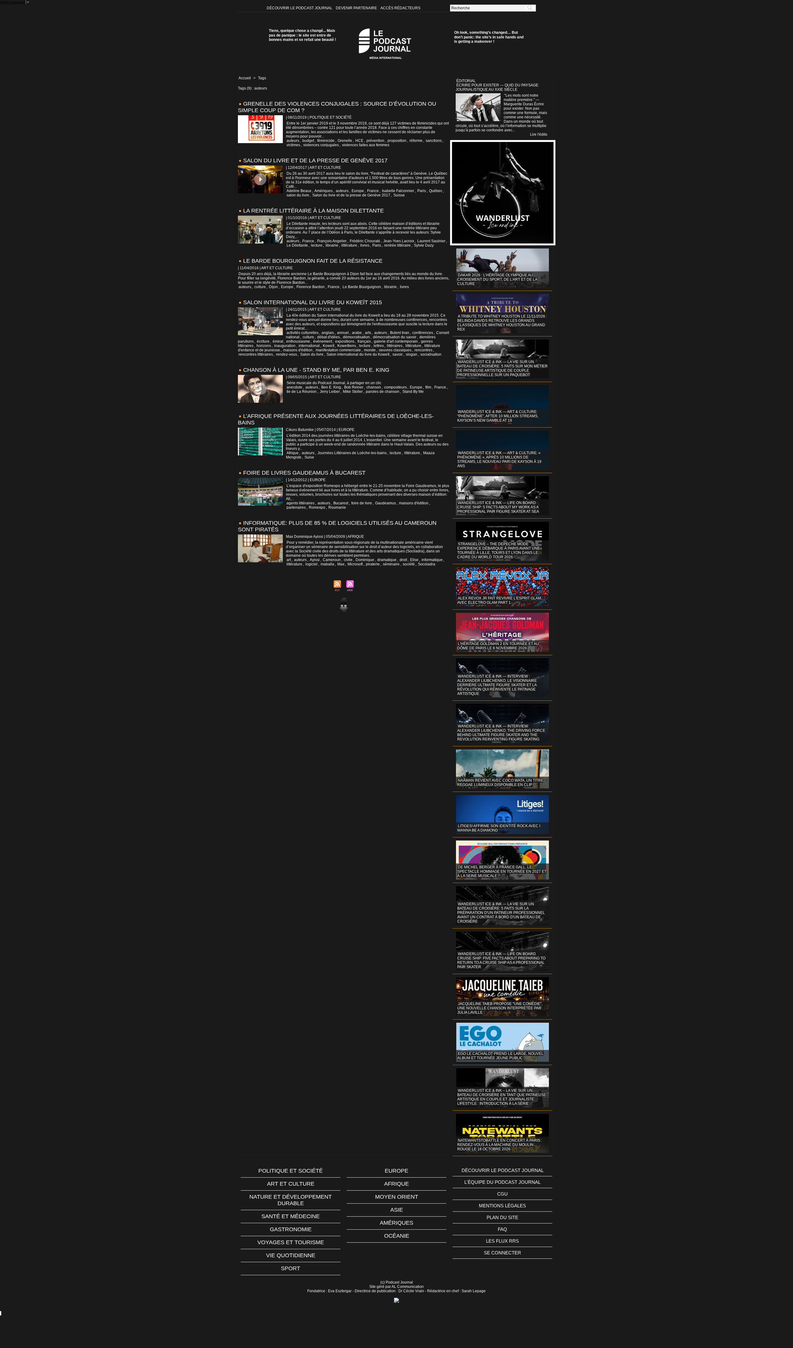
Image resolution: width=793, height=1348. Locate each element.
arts (368, 333)
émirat (278, 341)
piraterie (373, 564)
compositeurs (395, 387)
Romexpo (317, 507)
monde (370, 350)
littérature (349, 245)
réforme (416, 140)
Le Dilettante (297, 245)
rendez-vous (286, 354)
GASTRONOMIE (291, 1229)
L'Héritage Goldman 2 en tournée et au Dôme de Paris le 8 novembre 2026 (498, 646)
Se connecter (502, 1252)
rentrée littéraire (397, 245)
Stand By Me (413, 391)
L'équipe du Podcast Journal (502, 1182)
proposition (397, 140)
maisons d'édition (298, 350)
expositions (344, 341)
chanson (373, 387)
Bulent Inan (399, 333)
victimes (293, 145)
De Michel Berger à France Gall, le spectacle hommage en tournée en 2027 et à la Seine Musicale (501, 871)
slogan (411, 354)
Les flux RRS (502, 1241)
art (289, 560)
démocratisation (356, 337)
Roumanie (337, 507)
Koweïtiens (346, 346)
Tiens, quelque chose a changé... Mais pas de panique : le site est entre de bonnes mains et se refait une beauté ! (302, 35)
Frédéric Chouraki (365, 241)
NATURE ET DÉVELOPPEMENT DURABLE (290, 1200)
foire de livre (361, 503)
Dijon (273, 287)
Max (340, 564)
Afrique (293, 453)
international (309, 346)
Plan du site (502, 1217)
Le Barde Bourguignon (362, 287)
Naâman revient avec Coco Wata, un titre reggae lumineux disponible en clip (500, 782)
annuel (343, 333)
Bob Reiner (353, 387)
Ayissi (315, 560)
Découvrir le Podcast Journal (300, 8)
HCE (359, 140)
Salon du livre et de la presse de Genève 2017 (315, 160)
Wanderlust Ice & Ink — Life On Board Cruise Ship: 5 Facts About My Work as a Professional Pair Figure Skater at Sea (498, 507)
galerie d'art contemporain (396, 341)
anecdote (294, 387)
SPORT (290, 1268)
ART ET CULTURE (290, 1184)
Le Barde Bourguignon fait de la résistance (313, 261)
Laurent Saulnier (431, 241)
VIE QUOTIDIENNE (290, 1255)
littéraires (394, 346)
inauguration (285, 346)
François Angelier (332, 241)
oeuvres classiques (395, 350)
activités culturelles (302, 333)
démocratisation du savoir (394, 337)
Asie (396, 1210)
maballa (327, 564)
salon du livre (298, 195)
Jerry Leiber (330, 391)
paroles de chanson (382, 391)
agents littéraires (300, 503)
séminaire (391, 564)
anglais (328, 333)
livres (364, 245)
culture (260, 287)
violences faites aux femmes (365, 145)
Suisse (399, 195)
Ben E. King (331, 387)
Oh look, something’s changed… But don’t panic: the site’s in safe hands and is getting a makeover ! (489, 37)
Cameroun (332, 560)
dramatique (386, 560)
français (364, 341)
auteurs (293, 140)
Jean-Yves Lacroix (398, 241)
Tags (262, 78)
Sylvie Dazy (424, 245)
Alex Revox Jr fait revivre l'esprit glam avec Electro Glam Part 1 (499, 600)
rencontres (423, 350)
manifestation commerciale (338, 350)
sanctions (434, 140)
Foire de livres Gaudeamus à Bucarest (304, 473)
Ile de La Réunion (302, 391)
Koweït (328, 346)
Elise (414, 560)
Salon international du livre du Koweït (357, 354)
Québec (435, 191)
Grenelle (345, 140)
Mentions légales (502, 1205)
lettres (379, 346)
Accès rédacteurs (400, 8)
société (409, 564)
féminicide (326, 140)
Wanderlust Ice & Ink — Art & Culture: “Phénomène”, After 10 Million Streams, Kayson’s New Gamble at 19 (497, 416)
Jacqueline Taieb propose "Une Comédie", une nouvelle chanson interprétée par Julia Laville (499, 1008)
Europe (358, 191)
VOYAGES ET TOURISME (290, 1242)
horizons (263, 346)
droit (403, 560)
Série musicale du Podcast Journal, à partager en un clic (334, 383)
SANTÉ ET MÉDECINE (290, 1216)
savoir (397, 354)
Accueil (245, 78)
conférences (422, 333)
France (373, 191)
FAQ (502, 1229)
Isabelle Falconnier (398, 191)
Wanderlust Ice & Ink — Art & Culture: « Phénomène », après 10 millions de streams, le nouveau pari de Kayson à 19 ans (499, 459)
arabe (357, 333)
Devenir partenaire (357, 8)
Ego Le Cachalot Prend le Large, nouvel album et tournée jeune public (500, 1056)
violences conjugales (321, 145)
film (428, 387)
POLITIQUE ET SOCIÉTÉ (290, 1171)
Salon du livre (311, 354)
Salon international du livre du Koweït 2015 (312, 302)
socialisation (430, 354)
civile (348, 560)
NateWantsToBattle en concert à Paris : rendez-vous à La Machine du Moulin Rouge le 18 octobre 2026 (499, 1144)
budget (308, 140)
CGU (502, 1194)
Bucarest (340, 503)
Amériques (323, 191)
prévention (375, 140)
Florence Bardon (310, 287)
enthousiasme (298, 341)
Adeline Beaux (299, 191)
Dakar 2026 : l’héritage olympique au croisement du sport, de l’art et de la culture (497, 279)
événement (322, 341)
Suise (309, 457)
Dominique (365, 560)
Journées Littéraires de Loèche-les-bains (352, 453)
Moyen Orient (396, 1197)
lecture (316, 245)
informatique (432, 560)
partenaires (296, 507)
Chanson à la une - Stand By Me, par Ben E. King (316, 370)
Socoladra (426, 564)
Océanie (396, 1236)
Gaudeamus (385, 503)
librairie (332, 245)
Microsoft (355, 564)
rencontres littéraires (256, 354)
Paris (421, 191)
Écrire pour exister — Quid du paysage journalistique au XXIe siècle (497, 87)
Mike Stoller (353, 391)
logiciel (311, 564)
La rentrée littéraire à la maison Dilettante (313, 211)
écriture (263, 341)
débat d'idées (328, 337)
